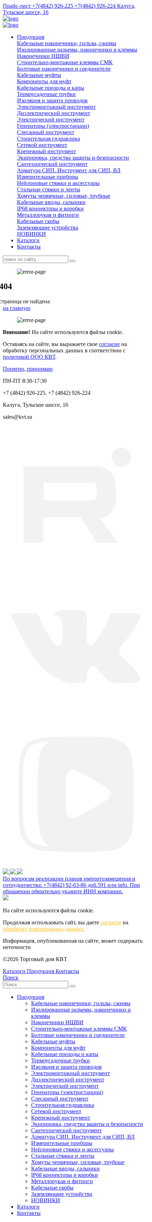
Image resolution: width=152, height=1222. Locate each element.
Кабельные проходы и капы (50, 88)
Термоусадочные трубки (46, 94)
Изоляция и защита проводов (52, 100)
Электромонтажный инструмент (56, 107)
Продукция (30, 37)
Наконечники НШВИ (43, 56)
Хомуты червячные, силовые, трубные (63, 196)
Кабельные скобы (38, 221)
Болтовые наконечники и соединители (64, 69)
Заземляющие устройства (47, 228)
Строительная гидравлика (48, 139)
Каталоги (28, 240)
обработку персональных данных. (44, 929)
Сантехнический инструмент (52, 164)
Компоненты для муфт (44, 81)
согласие (109, 344)
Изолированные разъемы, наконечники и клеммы (77, 50)
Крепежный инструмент (46, 151)
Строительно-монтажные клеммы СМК (65, 62)
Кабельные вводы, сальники (51, 202)
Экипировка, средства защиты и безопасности (73, 158)
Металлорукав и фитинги (48, 215)
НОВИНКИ (31, 234)
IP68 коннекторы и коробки (50, 208)
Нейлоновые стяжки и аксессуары (58, 183)
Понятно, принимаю (28, 369)
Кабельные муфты (39, 75)
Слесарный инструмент (45, 132)
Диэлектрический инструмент (53, 113)
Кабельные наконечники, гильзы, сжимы (66, 43)
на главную (16, 308)
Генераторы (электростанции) (53, 126)
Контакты (29, 247)
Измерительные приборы (47, 177)
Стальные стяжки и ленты (48, 189)
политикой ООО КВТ (29, 357)
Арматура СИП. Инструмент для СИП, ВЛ (69, 170)
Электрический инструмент (50, 120)
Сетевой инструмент (42, 145)
